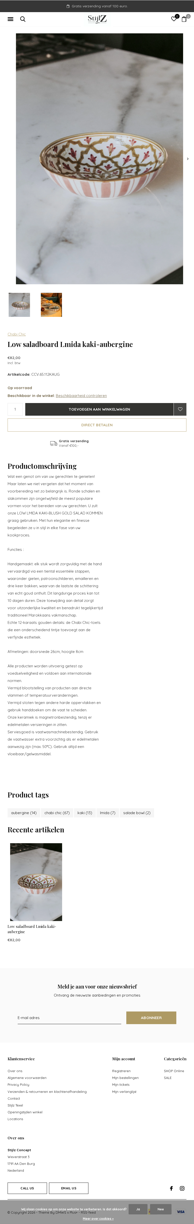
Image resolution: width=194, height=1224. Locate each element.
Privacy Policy (18, 1084)
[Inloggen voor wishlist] (180, 409)
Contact (14, 1098)
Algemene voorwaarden (27, 1078)
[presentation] (187, 158)
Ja (138, 1209)
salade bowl (137, 812)
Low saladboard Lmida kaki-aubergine (32, 929)
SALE (168, 1078)
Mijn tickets (120, 1084)
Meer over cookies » (98, 1218)
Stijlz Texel (15, 1105)
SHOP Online (174, 1071)
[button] (11, 19)
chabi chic (57, 812)
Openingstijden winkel (25, 1112)
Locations (15, 1119)
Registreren (121, 1071)
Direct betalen (97, 424)
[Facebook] (171, 1188)
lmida (107, 812)
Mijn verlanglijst (124, 1092)
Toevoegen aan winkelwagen (99, 409)
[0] (184, 19)
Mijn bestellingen (125, 1078)
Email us (68, 1188)
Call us (27, 1188)
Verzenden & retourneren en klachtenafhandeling (47, 1092)
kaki (85, 812)
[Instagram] (182, 1188)
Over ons (15, 1071)
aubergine (24, 812)
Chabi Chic (17, 334)
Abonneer (151, 1017)
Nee (161, 1209)
